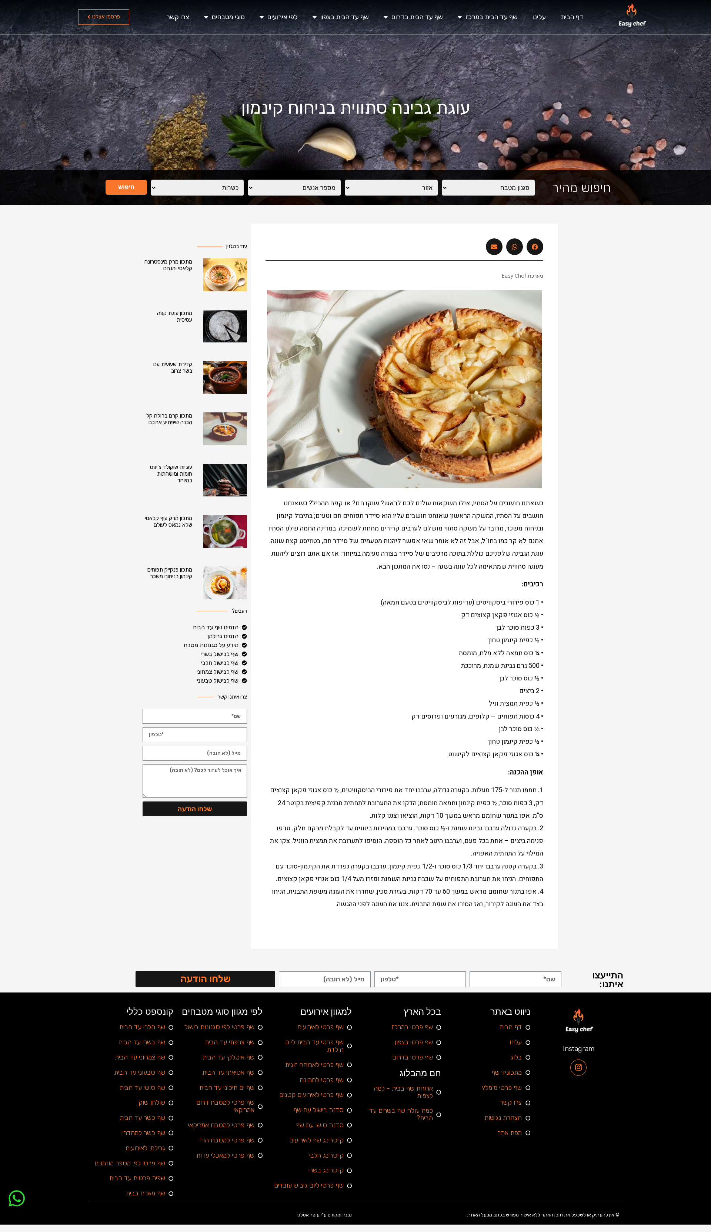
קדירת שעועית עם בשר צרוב (172, 367)
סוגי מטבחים (228, 17)
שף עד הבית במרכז (491, 17)
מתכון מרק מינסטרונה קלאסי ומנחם (168, 265)
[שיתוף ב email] (494, 246)
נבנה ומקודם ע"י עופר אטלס (324, 1215)
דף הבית (572, 17)
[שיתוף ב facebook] (535, 246)
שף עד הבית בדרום (417, 17)
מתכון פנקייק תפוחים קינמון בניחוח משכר (169, 573)
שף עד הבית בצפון (344, 17)
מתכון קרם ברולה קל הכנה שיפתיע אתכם (169, 419)
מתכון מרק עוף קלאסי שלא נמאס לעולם (168, 521)
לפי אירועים (282, 17)
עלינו (539, 17)
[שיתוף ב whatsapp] (514, 246)
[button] (103, 17)
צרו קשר (177, 17)
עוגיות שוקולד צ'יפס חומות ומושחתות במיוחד (171, 474)
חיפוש (126, 187)
